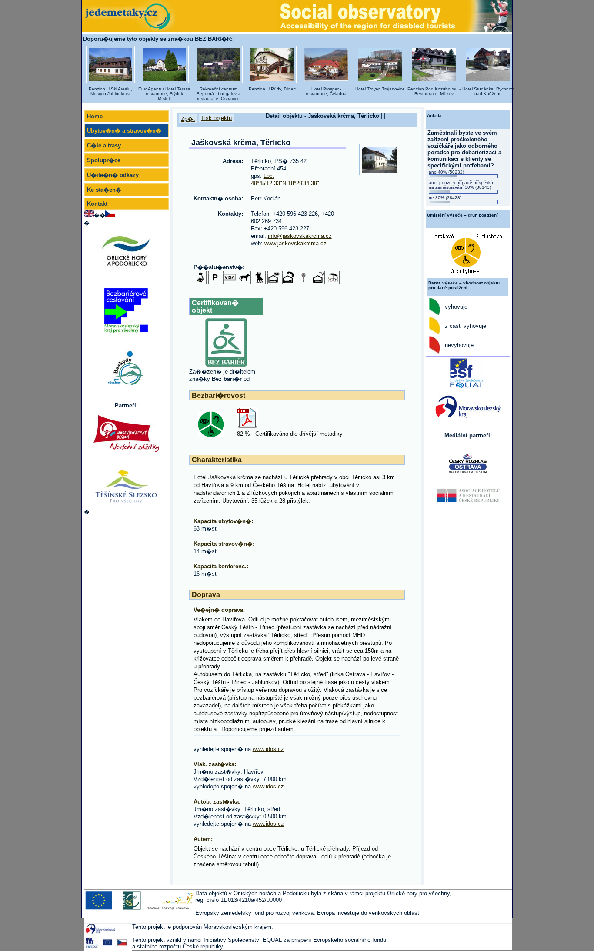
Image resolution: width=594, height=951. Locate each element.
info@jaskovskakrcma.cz (300, 236)
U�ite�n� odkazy (113, 175)
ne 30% (445, 197)
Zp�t (188, 119)
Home (95, 116)
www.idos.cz (268, 749)
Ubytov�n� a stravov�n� (124, 130)
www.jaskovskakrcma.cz (295, 243)
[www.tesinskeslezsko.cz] (126, 486)
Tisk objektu (216, 118)
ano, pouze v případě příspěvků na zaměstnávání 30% (461, 185)
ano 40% (446, 172)
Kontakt (97, 203)
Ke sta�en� (104, 190)
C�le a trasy (104, 145)
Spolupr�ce (103, 160)
